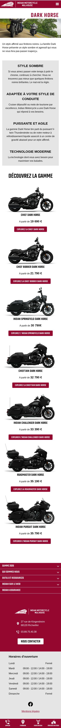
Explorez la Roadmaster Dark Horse (30, 489)
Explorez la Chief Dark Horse (30, 229)
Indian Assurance (11, 590)
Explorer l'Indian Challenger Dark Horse (30, 437)
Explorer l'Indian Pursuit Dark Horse (30, 541)
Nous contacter (30, 641)
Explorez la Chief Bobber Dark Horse (30, 281)
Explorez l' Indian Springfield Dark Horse (30, 333)
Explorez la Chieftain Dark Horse (30, 385)
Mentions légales (31, 711)
